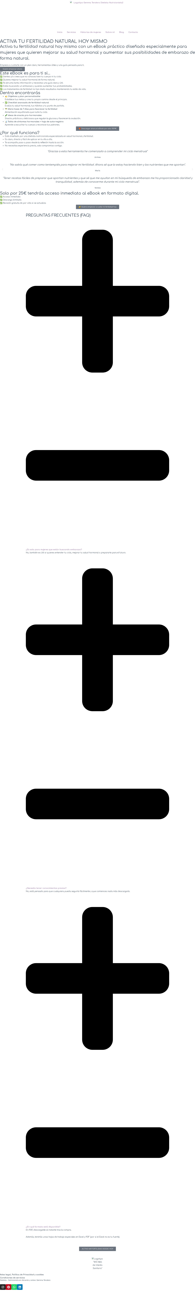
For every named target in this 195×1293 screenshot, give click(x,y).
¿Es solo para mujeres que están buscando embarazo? (54, 549)
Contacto (133, 32)
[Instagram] (3, 1287)
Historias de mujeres (90, 32)
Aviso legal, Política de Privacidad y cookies (22, 1275)
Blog (121, 32)
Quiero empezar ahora (12, 69)
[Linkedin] (20, 1287)
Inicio (59, 32)
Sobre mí (110, 32)
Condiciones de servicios (12, 1278)
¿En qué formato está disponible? (43, 1227)
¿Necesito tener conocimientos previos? (46, 888)
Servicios (71, 32)
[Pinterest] (8, 1287)
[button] (2, 169)
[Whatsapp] (14, 1287)
